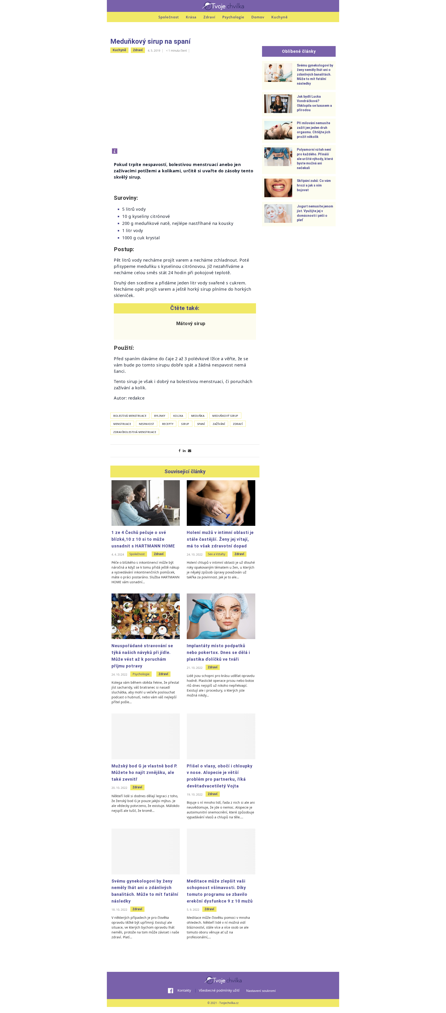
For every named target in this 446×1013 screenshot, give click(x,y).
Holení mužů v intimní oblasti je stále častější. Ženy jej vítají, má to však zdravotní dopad (220, 539)
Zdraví (209, 17)
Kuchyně (279, 17)
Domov (257, 17)
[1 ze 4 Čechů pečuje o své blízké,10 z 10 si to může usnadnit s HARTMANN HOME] (146, 503)
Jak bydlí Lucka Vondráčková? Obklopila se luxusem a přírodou (314, 103)
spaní (201, 424)
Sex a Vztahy (216, 554)
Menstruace (122, 424)
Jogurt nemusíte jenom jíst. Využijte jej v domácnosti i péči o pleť (315, 213)
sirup (185, 424)
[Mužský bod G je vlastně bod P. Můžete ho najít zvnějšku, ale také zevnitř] (146, 736)
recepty (168, 424)
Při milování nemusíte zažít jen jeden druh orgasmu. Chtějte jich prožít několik (313, 130)
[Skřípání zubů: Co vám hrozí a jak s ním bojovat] (278, 188)
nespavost (146, 424)
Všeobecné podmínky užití (219, 990)
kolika (178, 415)
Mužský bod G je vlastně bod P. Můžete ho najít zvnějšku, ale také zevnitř (144, 772)
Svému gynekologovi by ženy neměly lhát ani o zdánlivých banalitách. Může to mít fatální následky (315, 74)
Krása (191, 17)
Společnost (168, 17)
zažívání (219, 424)
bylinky (159, 415)
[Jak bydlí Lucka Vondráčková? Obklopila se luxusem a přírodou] (278, 103)
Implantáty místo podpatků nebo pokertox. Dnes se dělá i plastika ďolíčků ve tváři (218, 652)
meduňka (198, 415)
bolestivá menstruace (129, 415)
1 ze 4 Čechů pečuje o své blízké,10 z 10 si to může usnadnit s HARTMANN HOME (143, 539)
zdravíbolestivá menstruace (134, 432)
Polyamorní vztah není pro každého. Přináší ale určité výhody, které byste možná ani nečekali (315, 159)
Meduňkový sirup (225, 415)
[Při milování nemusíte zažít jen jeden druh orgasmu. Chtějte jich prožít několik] (278, 130)
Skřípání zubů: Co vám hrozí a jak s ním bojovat (314, 185)
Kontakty (184, 990)
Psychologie (233, 17)
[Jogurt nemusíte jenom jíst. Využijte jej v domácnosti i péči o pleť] (278, 213)
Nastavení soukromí (261, 991)
